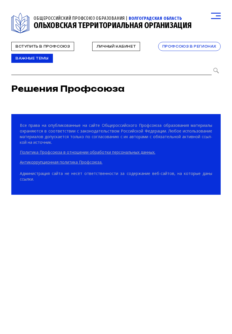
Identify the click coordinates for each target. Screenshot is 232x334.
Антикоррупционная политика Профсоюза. (61, 162)
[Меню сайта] (216, 16)
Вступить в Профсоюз (43, 46)
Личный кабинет (116, 46)
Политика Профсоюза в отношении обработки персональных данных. (87, 152)
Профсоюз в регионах (189, 46)
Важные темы (32, 58)
